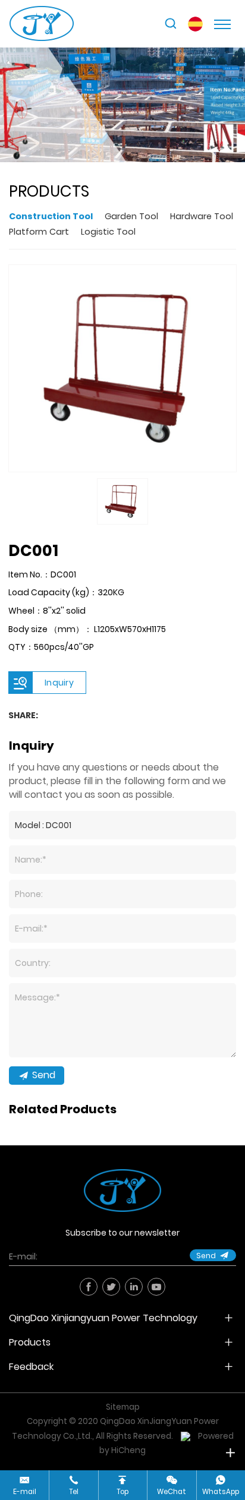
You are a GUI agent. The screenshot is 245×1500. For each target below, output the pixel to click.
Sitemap (123, 1407)
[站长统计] (185, 1436)
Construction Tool (51, 216)
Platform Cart (39, 232)
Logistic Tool (108, 232)
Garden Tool (131, 216)
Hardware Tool (201, 216)
